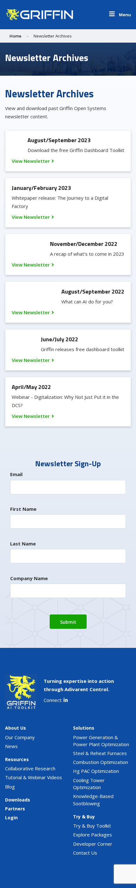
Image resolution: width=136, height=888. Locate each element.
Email (16, 474)
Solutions (83, 728)
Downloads (17, 800)
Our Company (20, 737)
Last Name (23, 543)
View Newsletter (31, 161)
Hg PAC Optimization (96, 771)
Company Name (29, 578)
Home (15, 36)
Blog (10, 786)
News (11, 746)
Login (11, 818)
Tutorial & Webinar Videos (33, 777)
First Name (23, 509)
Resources (17, 759)
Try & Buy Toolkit (92, 825)
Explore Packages (92, 834)
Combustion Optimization (100, 762)
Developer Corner (92, 844)
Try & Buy (84, 817)
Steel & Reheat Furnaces (100, 753)
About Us (15, 728)
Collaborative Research (30, 768)
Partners (15, 809)
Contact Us (85, 853)
